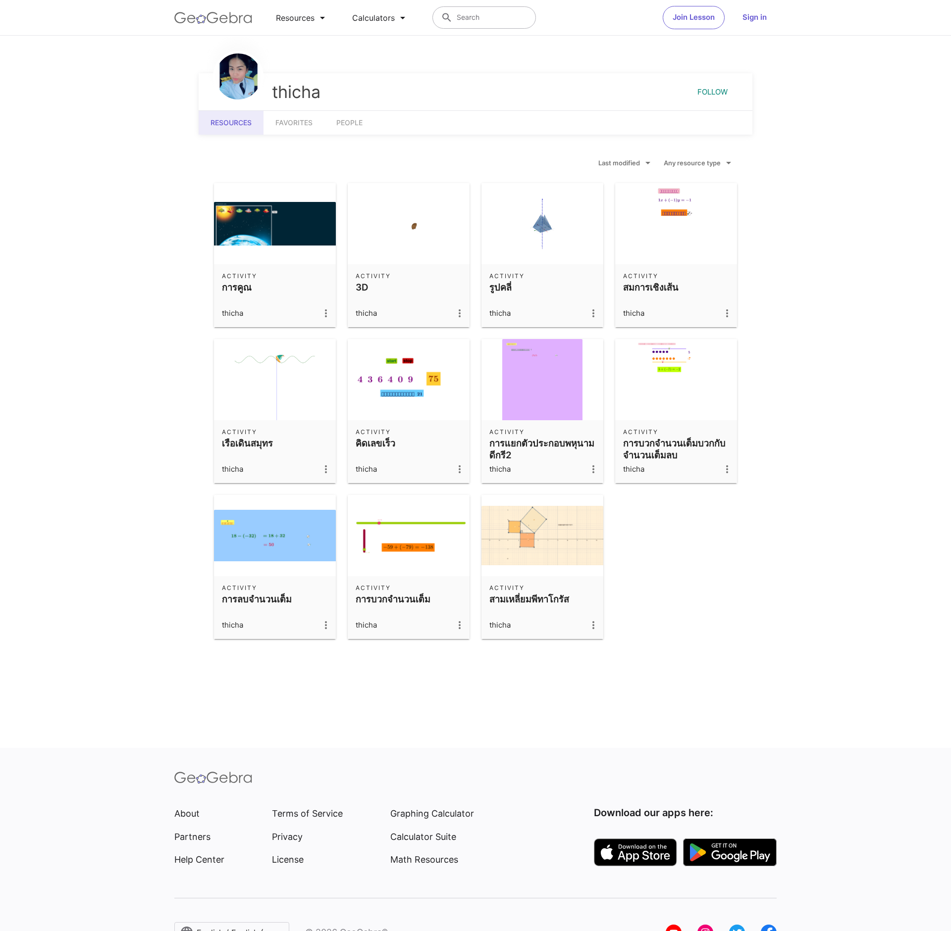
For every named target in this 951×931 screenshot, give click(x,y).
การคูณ (237, 287)
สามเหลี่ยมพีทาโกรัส (529, 598)
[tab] (302, 18)
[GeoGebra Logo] (213, 18)
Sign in (754, 17)
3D (362, 287)
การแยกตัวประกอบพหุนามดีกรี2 (541, 449)
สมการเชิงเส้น (651, 287)
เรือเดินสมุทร (247, 443)
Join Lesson (694, 17)
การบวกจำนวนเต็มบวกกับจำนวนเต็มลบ (674, 449)
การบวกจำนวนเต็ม (393, 598)
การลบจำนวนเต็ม (257, 598)
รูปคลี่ (500, 287)
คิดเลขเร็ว (375, 443)
